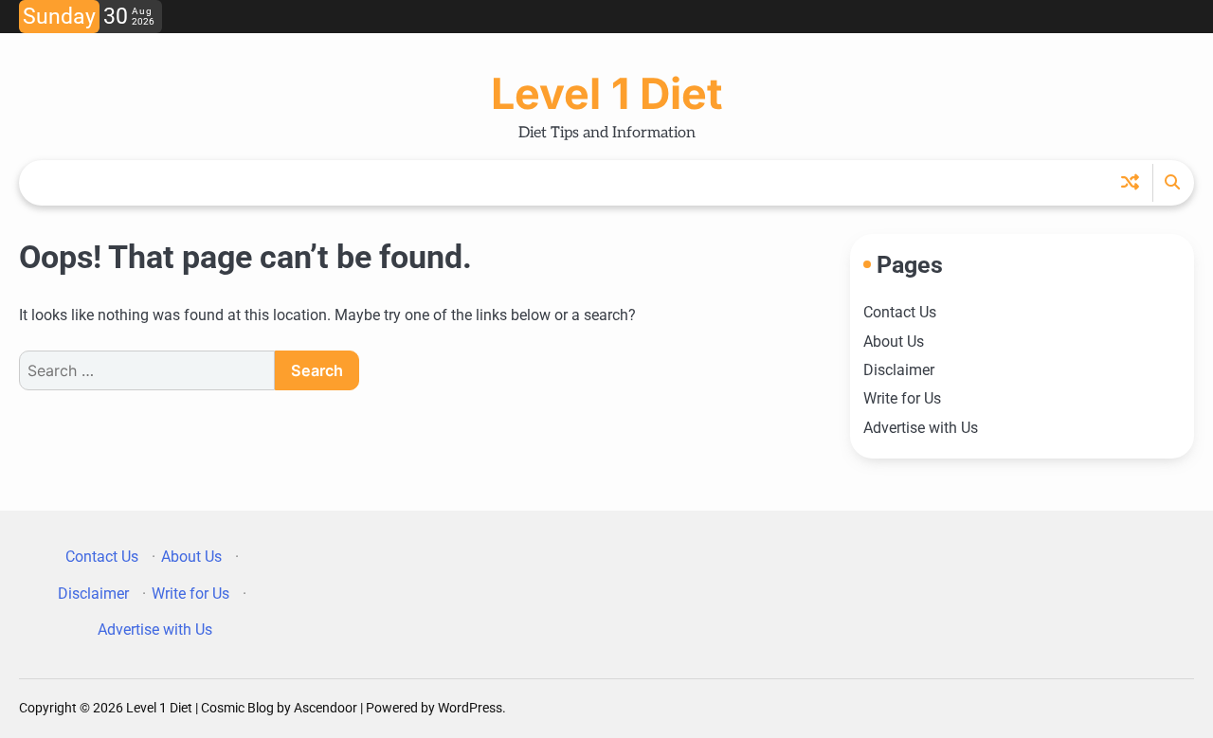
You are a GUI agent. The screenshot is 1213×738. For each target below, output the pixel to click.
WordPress (470, 707)
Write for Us (902, 398)
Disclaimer (898, 370)
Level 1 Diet (606, 93)
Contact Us (899, 312)
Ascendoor (325, 707)
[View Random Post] (1130, 182)
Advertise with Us (920, 428)
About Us (893, 342)
